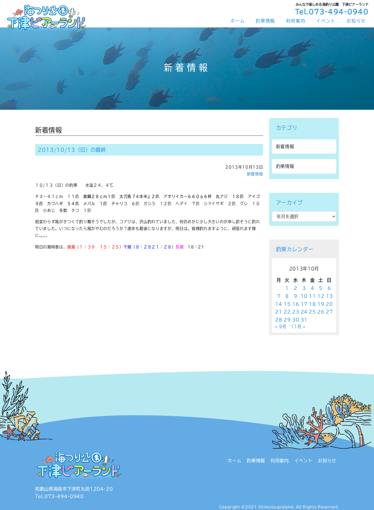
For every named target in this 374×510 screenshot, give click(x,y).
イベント (325, 21)
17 (304, 304)
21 (278, 311)
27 (329, 311)
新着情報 (255, 174)
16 (295, 304)
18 (312, 304)
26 (320, 311)
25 (312, 311)
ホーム (238, 21)
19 (320, 304)
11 (312, 296)
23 (295, 311)
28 (278, 319)
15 (287, 304)
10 (304, 296)
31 (304, 319)
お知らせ (356, 21)
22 (287, 311)
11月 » (298, 327)
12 (320, 296)
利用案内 (295, 21)
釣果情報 (265, 21)
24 (304, 311)
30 (295, 319)
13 (329, 296)
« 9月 (280, 327)
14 (278, 304)
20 (329, 304)
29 (287, 319)
